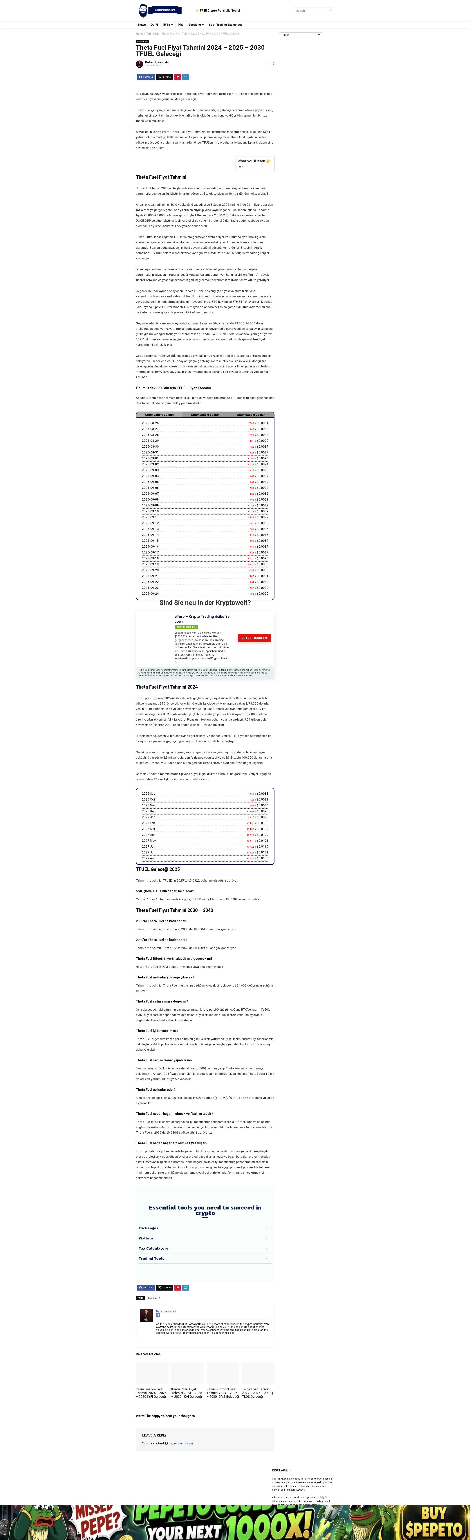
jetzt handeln (254, 638)
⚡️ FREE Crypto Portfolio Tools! (218, 10)
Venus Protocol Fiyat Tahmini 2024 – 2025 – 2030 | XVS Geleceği (223, 1392)
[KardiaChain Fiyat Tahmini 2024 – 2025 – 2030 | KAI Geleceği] (187, 1365)
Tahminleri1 (154, 1298)
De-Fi (154, 24)
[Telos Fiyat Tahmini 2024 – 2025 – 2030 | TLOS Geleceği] (258, 1365)
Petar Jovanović (157, 62)
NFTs (166, 24)
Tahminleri (152, 33)
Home (139, 33)
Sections (194, 24)
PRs (180, 24)
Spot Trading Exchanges (226, 24)
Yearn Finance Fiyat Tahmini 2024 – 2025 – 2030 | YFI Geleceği (151, 1392)
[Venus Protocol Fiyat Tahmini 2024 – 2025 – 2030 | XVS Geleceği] (223, 1365)
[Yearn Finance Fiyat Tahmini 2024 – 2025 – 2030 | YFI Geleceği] (152, 1365)
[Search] (329, 11)
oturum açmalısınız (181, 1443)
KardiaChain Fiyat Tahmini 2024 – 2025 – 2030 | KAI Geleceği (187, 1392)
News (142, 24)
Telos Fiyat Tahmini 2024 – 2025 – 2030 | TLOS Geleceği (257, 1392)
